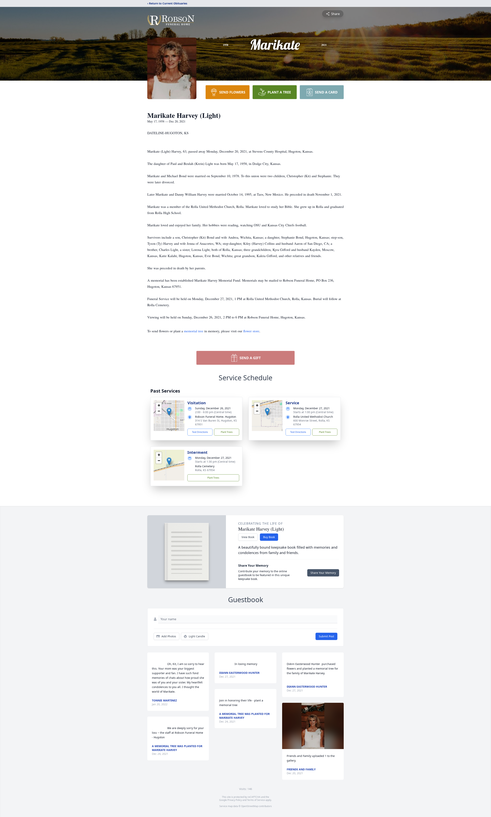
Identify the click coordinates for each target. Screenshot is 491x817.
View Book (247, 537)
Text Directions (200, 432)
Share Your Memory (323, 573)
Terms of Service (256, 800)
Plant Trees (227, 432)
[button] (169, 412)
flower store (251, 331)
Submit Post (326, 636)
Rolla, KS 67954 (205, 470)
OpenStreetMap (249, 806)
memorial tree (193, 331)
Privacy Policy (234, 800)
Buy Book (269, 537)
